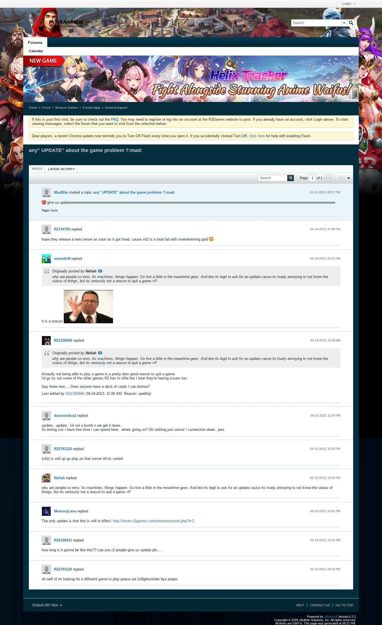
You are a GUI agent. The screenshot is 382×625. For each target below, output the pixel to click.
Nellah (59, 478)
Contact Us (320, 605)
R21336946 (63, 340)
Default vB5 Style (45, 605)
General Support (116, 107)
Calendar (36, 51)
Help (300, 605)
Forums (35, 42)
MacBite (61, 192)
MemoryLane (65, 511)
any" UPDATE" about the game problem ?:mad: (134, 192)
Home (33, 107)
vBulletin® (331, 616)
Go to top (344, 605)
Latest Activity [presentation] (61, 169)
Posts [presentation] (37, 168)
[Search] (351, 23)
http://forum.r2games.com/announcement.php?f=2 (153, 521)
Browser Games (66, 107)
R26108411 (63, 540)
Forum (46, 107)
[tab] (37, 169)
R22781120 (63, 449)
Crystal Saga (91, 107)
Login (347, 4)
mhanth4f (62, 258)
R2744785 (62, 229)
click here (257, 136)
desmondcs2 (65, 416)
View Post (100, 271)
